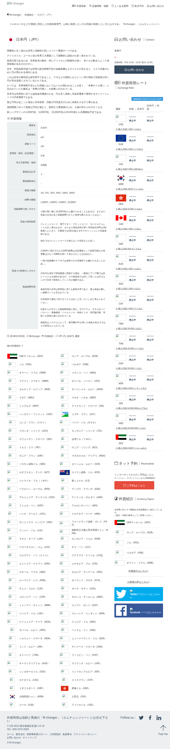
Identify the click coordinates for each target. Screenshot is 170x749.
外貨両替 (81, 5)
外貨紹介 (29, 14)
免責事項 (67, 734)
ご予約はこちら (135, 485)
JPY (60, 336)
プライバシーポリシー (85, 734)
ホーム (10, 734)
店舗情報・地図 (99, 5)
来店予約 (139, 5)
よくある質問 (121, 5)
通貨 (77, 336)
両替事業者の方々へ (37, 734)
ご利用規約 (55, 734)
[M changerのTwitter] (141, 717)
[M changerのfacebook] (150, 717)
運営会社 (20, 734)
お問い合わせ (156, 5)
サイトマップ (30, 737)
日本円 (70, 336)
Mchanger (34, 336)
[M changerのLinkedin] (159, 717)
